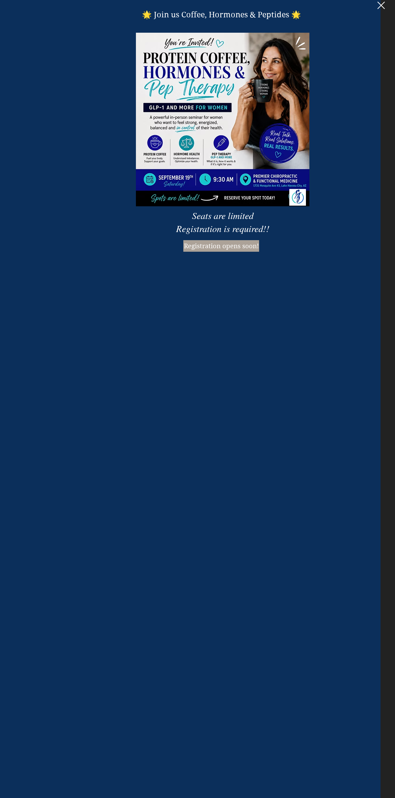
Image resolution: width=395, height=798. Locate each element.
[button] (381, 5)
